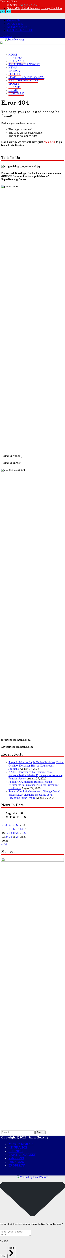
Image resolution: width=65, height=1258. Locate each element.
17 (6, 832)
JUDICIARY (16, 93)
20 (17, 832)
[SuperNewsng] (14, 39)
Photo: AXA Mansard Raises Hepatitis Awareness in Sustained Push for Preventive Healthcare (33, 785)
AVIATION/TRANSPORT (24, 64)
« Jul (4, 844)
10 (6, 828)
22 (24, 832)
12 (14, 828)
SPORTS (13, 83)
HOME (12, 54)
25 (10, 836)
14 (21, 828)
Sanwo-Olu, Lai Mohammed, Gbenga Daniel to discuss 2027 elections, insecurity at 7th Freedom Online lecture (35, 794)
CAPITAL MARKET (19, 30)
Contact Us (13, 20)
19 (14, 832)
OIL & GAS (16, 1162)
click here (49, 141)
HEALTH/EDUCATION (23, 80)
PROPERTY (16, 1165)
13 (17, 828)
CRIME (13, 90)
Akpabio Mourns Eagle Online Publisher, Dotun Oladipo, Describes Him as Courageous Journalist (36, 765)
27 (17, 836)
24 (6, 836)
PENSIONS (16, 1158)
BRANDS (14, 86)
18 (10, 832)
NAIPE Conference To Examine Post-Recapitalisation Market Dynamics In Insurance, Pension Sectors (35, 775)
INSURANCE (16, 61)
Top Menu (6, 36)
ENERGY (14, 70)
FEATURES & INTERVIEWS (26, 77)
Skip (3, 1256)
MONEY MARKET (19, 26)
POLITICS (14, 74)
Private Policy (15, 23)
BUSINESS (15, 57)
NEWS (12, 67)
